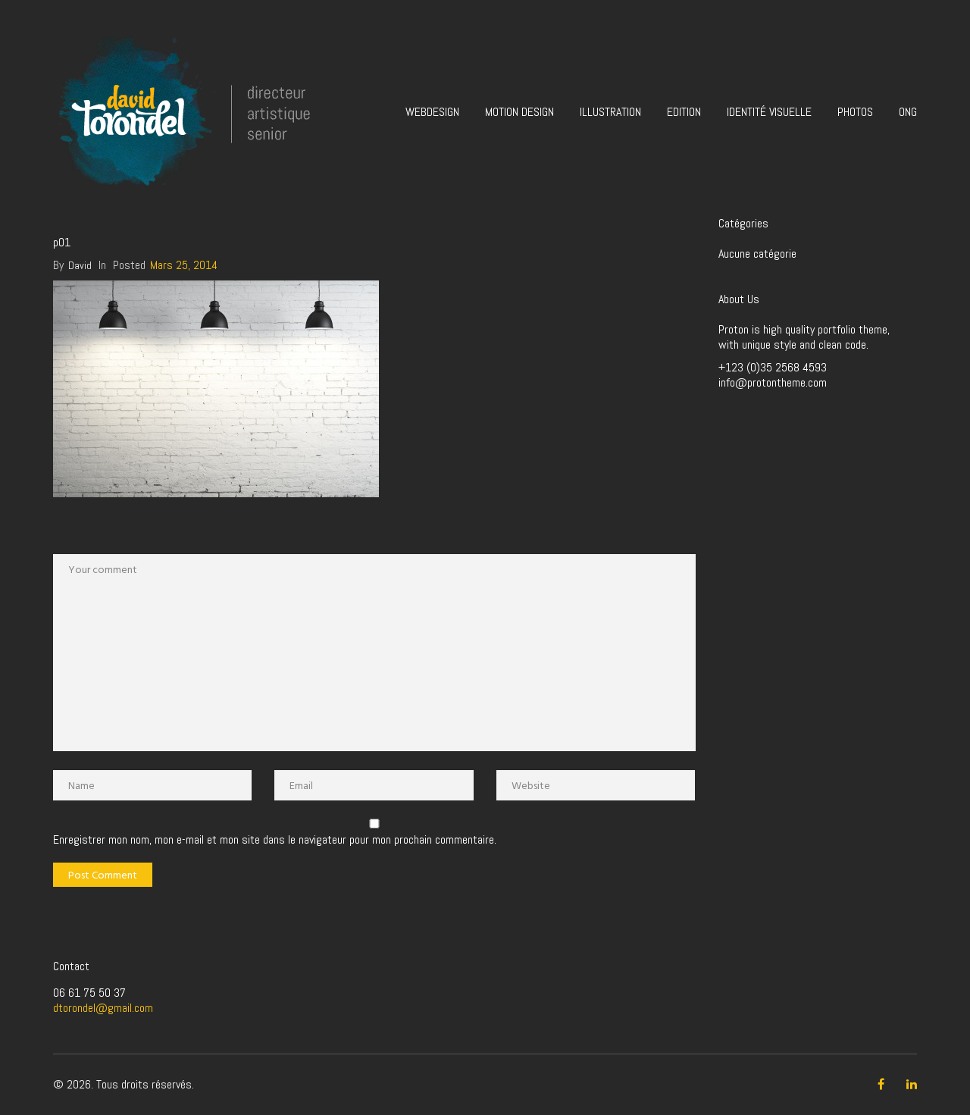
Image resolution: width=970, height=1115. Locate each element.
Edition (684, 112)
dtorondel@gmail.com (103, 1008)
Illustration (610, 112)
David (80, 265)
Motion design (519, 112)
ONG (908, 112)
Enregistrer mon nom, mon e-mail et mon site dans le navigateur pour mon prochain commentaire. (274, 839)
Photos (855, 112)
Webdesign (432, 112)
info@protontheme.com (772, 382)
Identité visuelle (769, 112)
